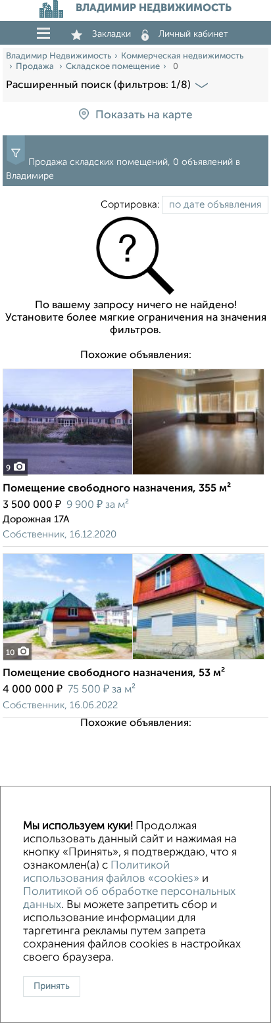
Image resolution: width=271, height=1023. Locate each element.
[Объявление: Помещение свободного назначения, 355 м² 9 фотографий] (133, 474)
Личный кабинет (193, 34)
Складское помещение (113, 66)
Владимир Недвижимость (58, 56)
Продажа (36, 66)
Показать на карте (143, 115)
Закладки (111, 34)
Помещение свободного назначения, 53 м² (114, 673)
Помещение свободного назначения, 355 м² (117, 489)
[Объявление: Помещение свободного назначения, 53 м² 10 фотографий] (133, 659)
